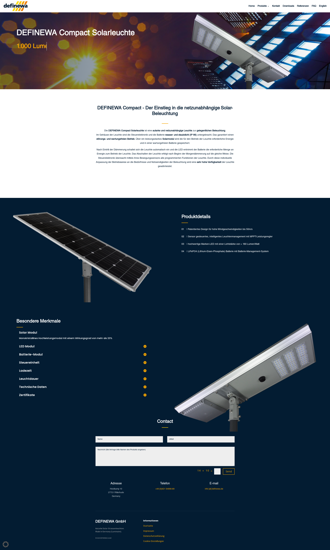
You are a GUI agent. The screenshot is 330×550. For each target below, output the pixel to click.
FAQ (314, 6)
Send (229, 471)
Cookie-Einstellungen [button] (153, 541)
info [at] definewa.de (214, 489)
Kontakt (276, 6)
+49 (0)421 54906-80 (165, 489)
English (323, 6)
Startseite (148, 525)
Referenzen (303, 6)
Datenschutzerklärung (153, 535)
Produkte (262, 6)
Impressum (148, 530)
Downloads (288, 6)
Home (252, 6)
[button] (5, 544)
